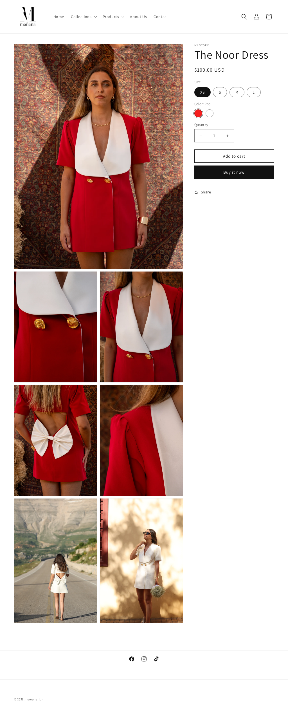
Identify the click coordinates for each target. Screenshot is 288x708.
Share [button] (206, 192)
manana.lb (34, 699)
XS (202, 92)
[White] (209, 113)
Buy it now (234, 172)
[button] (83, 17)
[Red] (198, 113)
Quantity (201, 124)
